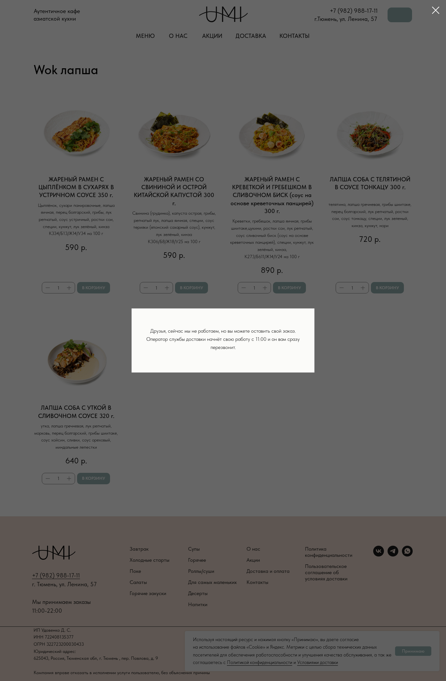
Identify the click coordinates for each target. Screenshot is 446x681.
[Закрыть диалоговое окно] (436, 10)
